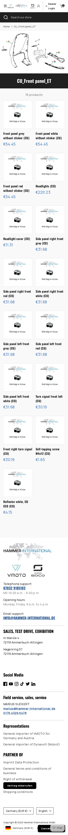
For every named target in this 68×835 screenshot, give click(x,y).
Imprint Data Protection (21, 762)
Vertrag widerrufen (19, 785)
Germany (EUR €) (17, 811)
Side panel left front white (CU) (16, 398)
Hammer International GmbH (39, 822)
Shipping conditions (18, 792)
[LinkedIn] (33, 684)
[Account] (38, 6)
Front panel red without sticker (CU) (16, 188)
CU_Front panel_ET (25, 26)
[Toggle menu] (4, 6)
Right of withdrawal (17, 779)
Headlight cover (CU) (16, 239)
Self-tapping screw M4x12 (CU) (47, 451)
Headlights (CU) (46, 186)
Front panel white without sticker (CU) (49, 135)
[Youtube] (11, 684)
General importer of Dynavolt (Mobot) (31, 744)
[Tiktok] (22, 684)
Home (6, 26)
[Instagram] (16, 684)
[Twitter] (28, 684)
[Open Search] (5, 17)
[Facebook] (5, 684)
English (43, 811)
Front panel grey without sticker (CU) (16, 135)
